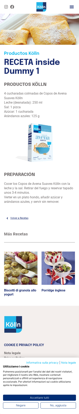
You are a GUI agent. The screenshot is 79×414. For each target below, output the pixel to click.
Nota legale (68, 362)
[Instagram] (6, 7)
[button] (71, 6)
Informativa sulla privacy (42, 362)
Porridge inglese (53, 290)
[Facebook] (12, 7)
